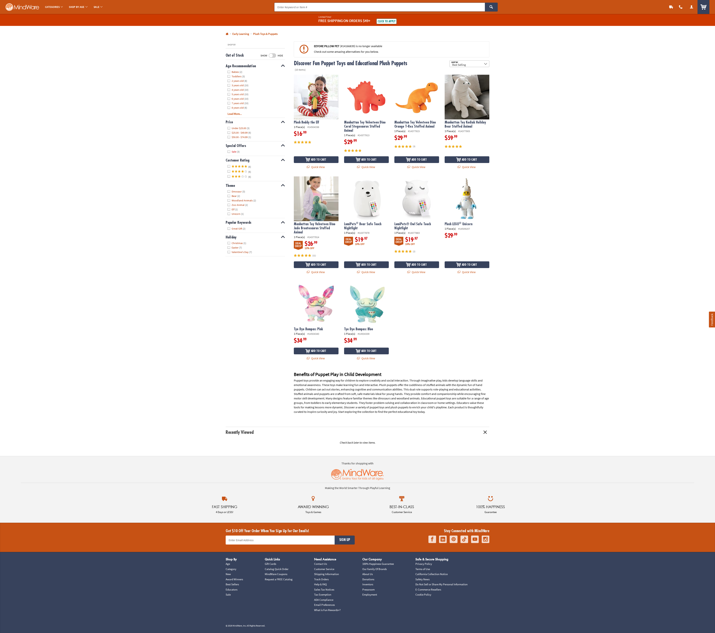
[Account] (691, 7)
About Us (367, 574)
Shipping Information (326, 574)
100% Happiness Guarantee (378, 564)
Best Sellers (232, 584)
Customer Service (324, 569)
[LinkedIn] (443, 539)
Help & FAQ (320, 584)
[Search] (491, 7)
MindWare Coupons (276, 574)
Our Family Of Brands (374, 569)
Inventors (367, 584)
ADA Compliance (323, 600)
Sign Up (344, 540)
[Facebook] (432, 539)
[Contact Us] (681, 7)
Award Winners (234, 579)
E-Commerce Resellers (428, 589)
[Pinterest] (453, 539)
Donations (368, 579)
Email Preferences (324, 605)
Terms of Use (422, 569)
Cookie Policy (423, 594)
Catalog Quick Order (276, 569)
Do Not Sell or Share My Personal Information (441, 584)
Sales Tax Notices (324, 589)
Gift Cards (270, 564)
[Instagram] (485, 539)
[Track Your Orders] (671, 7)
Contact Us (320, 564)
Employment (369, 594)
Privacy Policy (423, 564)
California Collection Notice (431, 574)
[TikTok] (464, 539)
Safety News (422, 579)
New (228, 574)
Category (231, 569)
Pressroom (368, 589)
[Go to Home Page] (227, 34)
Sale (228, 594)
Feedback (712, 320)
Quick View (318, 167)
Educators (231, 589)
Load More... (235, 113)
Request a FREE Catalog (279, 579)
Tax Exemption (322, 594)
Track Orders (321, 579)
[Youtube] (475, 539)
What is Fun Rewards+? (327, 610)
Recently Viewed (239, 432)
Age (228, 564)
